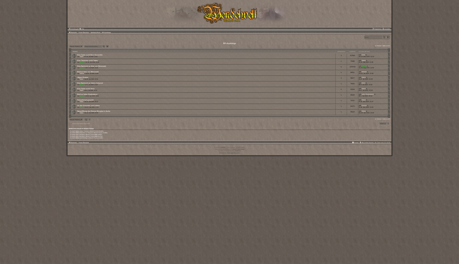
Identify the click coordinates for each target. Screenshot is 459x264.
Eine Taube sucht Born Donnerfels (90, 55)
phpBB (223, 147)
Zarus (81, 79)
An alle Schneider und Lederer (88, 105)
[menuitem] (81, 28)
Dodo (363, 55)
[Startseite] (229, 13)
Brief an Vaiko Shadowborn (87, 94)
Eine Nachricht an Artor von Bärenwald (91, 66)
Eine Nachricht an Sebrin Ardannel (90, 83)
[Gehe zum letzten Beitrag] (366, 55)
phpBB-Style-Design (238, 149)
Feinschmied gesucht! (85, 100)
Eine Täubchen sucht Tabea (87, 60)
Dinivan (82, 73)
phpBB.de (238, 150)
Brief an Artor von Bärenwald (88, 72)
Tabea (81, 56)
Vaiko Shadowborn (368, 94)
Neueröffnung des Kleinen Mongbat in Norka (93, 111)
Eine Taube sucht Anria (85, 89)
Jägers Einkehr (82, 77)
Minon (82, 107)
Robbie (82, 62)
